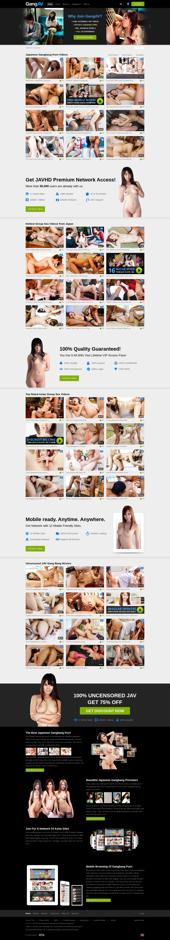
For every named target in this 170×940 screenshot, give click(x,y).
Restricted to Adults (42, 935)
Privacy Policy (44, 920)
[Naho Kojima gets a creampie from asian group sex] (66, 755)
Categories (54, 913)
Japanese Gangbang (33, 48)
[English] (121, 4)
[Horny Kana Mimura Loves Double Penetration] (54, 755)
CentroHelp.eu (59, 926)
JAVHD (113, 920)
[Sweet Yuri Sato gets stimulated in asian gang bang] (42, 755)
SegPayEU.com (47, 926)
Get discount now (105, 711)
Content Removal (69, 920)
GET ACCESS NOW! (85, 37)
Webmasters (84, 920)
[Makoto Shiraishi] (90, 802)
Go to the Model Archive (95, 819)
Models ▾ (66, 4)
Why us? (65, 913)
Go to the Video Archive (35, 770)
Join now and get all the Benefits (98, 900)
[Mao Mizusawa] (117, 802)
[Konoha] (108, 802)
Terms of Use (30, 920)
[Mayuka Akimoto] (99, 802)
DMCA (56, 920)
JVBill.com (29, 926)
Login (141, 913)
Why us (86, 4)
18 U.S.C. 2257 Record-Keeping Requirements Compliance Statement (49, 923)
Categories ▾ (77, 4)
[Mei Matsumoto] (126, 802)
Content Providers (100, 920)
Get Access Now (35, 209)
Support (75, 913)
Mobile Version (139, 920)
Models (44, 913)
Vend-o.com (37, 926)
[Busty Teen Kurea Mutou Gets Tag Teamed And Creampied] (31, 755)
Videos (57, 4)
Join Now (138, 4)
